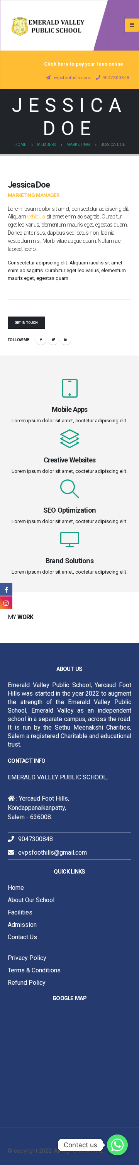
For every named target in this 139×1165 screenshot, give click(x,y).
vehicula (36, 216)
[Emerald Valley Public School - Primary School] (54, 25)
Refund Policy (27, 982)
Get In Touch (26, 323)
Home (16, 887)
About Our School (31, 900)
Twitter (53, 339)
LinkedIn (65, 339)
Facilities (20, 912)
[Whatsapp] (117, 1145)
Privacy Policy (27, 958)
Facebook (41, 339)
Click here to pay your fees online (83, 64)
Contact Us (22, 937)
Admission (22, 924)
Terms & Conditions (34, 970)
